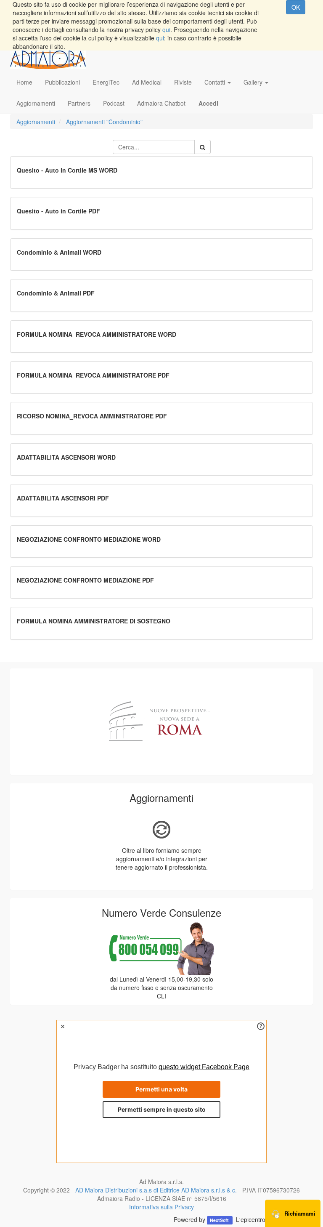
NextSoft (220, 1220)
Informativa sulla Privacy (161, 1207)
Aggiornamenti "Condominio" (104, 121)
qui (166, 29)
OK (295, 7)
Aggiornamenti (35, 121)
